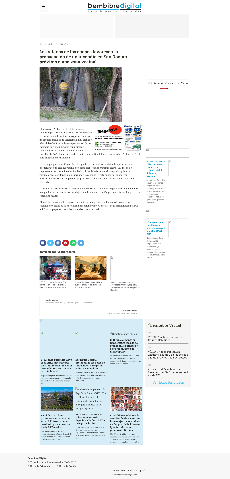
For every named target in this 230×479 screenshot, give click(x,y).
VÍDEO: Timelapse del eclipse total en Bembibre (166, 338)
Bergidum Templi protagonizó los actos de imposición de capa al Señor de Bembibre (90, 364)
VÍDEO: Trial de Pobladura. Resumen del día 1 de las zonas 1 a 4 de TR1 (168, 372)
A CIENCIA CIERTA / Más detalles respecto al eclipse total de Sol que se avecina (156, 168)
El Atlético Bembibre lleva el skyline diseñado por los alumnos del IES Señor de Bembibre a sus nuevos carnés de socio (56, 365)
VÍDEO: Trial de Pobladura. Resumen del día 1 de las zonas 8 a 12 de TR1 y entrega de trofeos (168, 354)
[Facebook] (43, 243)
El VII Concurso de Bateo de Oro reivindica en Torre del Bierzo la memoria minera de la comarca (53, 285)
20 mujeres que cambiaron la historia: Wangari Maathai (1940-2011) (156, 228)
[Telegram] (80, 243)
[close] (44, 8)
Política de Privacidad (39, 466)
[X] (50, 243)
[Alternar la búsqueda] (187, 7)
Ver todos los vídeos (168, 382)
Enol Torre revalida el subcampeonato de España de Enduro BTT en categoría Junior (90, 419)
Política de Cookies (67, 466)
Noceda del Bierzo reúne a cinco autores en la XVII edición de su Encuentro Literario (88, 285)
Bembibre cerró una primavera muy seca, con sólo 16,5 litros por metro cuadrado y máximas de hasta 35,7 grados (56, 421)
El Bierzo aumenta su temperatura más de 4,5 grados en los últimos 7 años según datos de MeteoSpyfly (124, 345)
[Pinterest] (65, 243)
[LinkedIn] (58, 243)
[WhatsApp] (73, 243)
